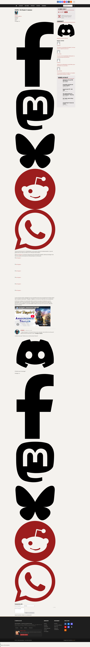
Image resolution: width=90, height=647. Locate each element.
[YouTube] (64, 2)
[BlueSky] (69, 624)
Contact (21, 627)
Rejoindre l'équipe (24, 634)
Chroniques (46, 631)
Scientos (55, 623)
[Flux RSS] (71, 2)
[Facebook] (58, 2)
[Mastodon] (62, 2)
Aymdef (73, 640)
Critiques (33, 5)
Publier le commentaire (29, 612)
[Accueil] (16, 5)
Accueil (45, 623)
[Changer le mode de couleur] (74, 2)
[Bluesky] (60, 2)
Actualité (21, 5)
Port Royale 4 (19, 254)
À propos (16, 627)
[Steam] (69, 2)
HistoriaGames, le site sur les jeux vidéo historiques (23, 2)
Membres (25, 627)
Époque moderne (18, 16)
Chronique (44, 5)
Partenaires (31, 627)
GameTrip (56, 626)
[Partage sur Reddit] (35, 189)
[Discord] (67, 2)
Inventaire (46, 626)
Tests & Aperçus (47, 628)
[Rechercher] (74, 6)
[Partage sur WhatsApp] (35, 229)
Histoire (38, 5)
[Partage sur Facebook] (35, 54)
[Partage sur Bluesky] (35, 151)
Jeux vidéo (27, 5)
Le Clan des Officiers (58, 625)
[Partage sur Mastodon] (35, 110)
